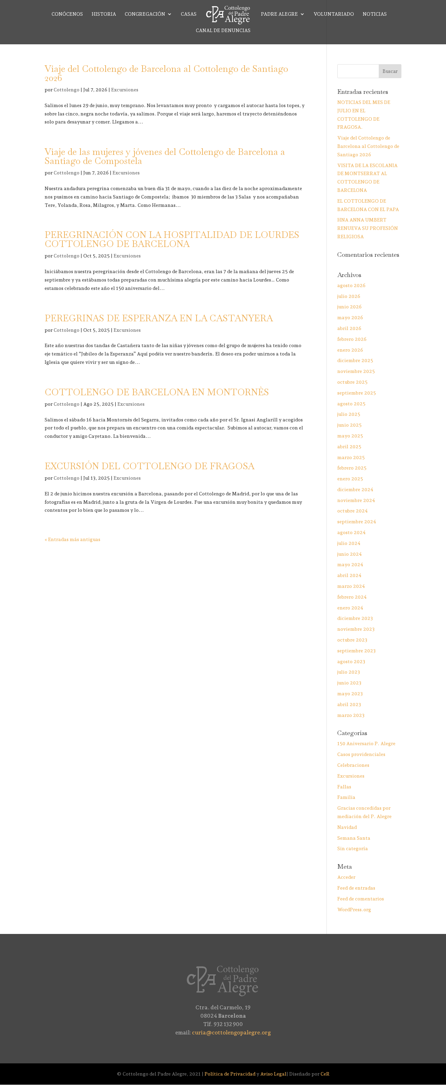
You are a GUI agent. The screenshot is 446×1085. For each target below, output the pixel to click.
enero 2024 (350, 608)
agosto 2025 (351, 403)
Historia (104, 14)
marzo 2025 (351, 457)
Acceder (346, 877)
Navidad (347, 827)
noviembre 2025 (356, 371)
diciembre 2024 (355, 489)
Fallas (344, 787)
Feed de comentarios (360, 898)
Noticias (375, 14)
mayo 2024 (350, 564)
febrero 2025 (352, 468)
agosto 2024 (351, 532)
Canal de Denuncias (223, 30)
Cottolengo (66, 89)
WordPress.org (354, 909)
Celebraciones (353, 765)
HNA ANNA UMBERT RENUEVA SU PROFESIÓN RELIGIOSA (367, 228)
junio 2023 (349, 683)
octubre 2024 (352, 511)
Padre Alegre (279, 14)
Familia (346, 797)
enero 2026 (350, 350)
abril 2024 (349, 575)
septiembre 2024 (356, 521)
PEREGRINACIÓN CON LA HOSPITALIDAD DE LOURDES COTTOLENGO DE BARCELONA (172, 239)
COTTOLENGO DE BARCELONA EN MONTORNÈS (157, 392)
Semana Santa (353, 838)
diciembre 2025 (355, 360)
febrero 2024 (352, 597)
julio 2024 (348, 543)
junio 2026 (349, 306)
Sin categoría (352, 848)
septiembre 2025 (356, 393)
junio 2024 (349, 554)
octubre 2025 (352, 382)
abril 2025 (349, 446)
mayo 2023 (350, 693)
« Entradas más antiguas (72, 539)
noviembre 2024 (356, 500)
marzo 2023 (350, 715)
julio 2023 (348, 672)
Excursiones (124, 89)
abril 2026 (349, 328)
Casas (189, 14)
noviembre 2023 (356, 629)
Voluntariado (334, 14)
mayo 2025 (350, 436)
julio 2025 (348, 414)
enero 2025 (350, 478)
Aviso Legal (273, 1074)
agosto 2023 (351, 661)
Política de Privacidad (230, 1074)
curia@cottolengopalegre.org (231, 1032)
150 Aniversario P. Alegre (366, 743)
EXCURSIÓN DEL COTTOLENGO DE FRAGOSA (149, 466)
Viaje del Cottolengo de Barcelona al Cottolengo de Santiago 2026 (166, 73)
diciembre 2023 (355, 618)
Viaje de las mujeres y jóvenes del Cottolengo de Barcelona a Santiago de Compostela (165, 156)
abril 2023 (349, 704)
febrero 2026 (352, 339)
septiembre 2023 (356, 650)
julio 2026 (348, 296)
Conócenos (67, 14)
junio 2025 (349, 425)
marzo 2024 (351, 586)
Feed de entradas (356, 888)
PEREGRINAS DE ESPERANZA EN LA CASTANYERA (159, 318)
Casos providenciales (361, 754)
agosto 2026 (351, 285)
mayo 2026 (350, 317)
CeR (325, 1074)
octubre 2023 (352, 640)
